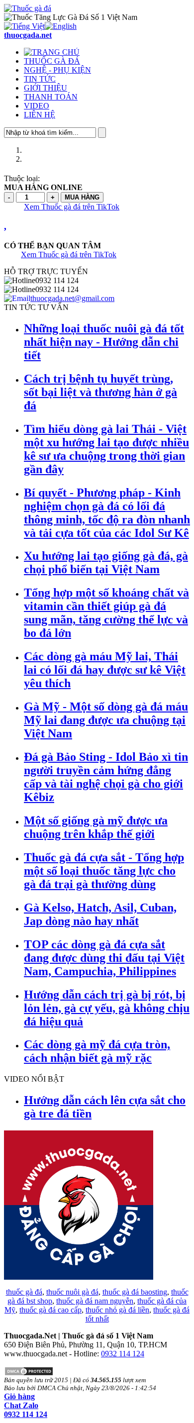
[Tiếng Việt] (24, 26)
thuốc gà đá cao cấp (50, 1310)
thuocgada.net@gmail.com (72, 298)
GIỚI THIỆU (45, 88)
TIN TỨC (40, 79)
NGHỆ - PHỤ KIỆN (57, 70)
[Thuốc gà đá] (27, 8)
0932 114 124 (122, 1353)
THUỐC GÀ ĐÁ (52, 61)
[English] (61, 26)
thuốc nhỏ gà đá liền (117, 1310)
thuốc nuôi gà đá (72, 1292)
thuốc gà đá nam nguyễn (94, 1301)
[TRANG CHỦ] (52, 52)
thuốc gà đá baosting (134, 1292)
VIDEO (36, 106)
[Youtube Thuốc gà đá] (78, 1277)
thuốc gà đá (24, 1292)
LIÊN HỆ (39, 114)
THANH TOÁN (51, 97)
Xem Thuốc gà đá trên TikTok (71, 207)
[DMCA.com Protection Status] (29, 1373)
